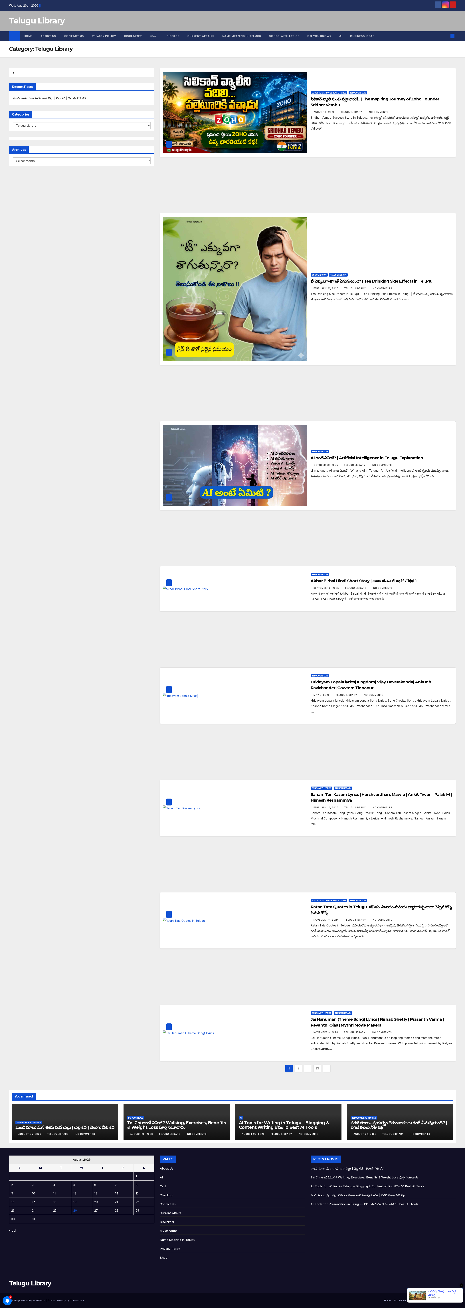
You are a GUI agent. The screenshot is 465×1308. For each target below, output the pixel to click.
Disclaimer (133, 36)
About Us (48, 36)
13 (317, 1068)
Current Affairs (170, 1213)
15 (137, 1193)
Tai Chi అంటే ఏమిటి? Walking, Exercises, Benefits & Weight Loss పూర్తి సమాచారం (176, 1125)
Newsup (61, 1300)
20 (96, 1202)
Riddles (173, 36)
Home (28, 36)
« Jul (12, 1230)
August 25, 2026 (30, 1134)
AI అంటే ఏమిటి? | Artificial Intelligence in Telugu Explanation (367, 457)
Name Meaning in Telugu (177, 1240)
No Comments (379, 112)
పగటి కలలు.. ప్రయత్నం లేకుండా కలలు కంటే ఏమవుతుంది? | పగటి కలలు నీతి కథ (399, 1125)
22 (137, 1202)
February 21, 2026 (326, 288)
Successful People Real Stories (329, 93)
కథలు (153, 36)
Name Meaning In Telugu (241, 36)
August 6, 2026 (324, 112)
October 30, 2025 (326, 465)
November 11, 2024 (326, 919)
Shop (163, 1257)
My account (168, 1231)
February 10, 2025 (326, 807)
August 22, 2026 (253, 1134)
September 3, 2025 (327, 588)
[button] (446, 36)
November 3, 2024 (326, 1032)
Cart (163, 1186)
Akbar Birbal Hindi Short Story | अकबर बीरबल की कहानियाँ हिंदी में (363, 580)
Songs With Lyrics (284, 36)
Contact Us (74, 36)
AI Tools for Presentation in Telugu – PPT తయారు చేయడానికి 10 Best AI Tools (364, 1204)
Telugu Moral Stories (29, 1122)
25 (54, 1210)
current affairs (200, 36)
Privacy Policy (104, 36)
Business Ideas (362, 36)
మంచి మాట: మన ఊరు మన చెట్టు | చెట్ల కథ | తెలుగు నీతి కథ (49, 98)
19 (74, 1202)
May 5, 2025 (322, 695)
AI (340, 36)
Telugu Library (36, 20)
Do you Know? (319, 36)
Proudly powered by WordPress (27, 1300)
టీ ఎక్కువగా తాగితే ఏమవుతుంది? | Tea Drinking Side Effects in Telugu (371, 281)
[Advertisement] (308, 186)
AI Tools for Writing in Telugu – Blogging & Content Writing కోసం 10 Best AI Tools (284, 1125)
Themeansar (77, 1300)
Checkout (166, 1195)
